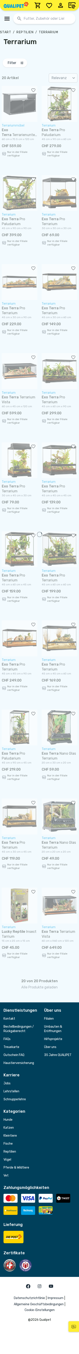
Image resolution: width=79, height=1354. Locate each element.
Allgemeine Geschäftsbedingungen (39, 1304)
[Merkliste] (49, 5)
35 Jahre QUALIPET (58, 1055)
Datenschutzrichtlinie (29, 1298)
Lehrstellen (11, 1091)
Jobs (7, 1083)
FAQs (7, 1039)
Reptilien (25, 32)
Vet (6, 1175)
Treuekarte (11, 1047)
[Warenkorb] (37, 5)
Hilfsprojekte (53, 1039)
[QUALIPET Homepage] (16, 5)
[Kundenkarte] (71, 5)
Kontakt (9, 1019)
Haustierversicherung (19, 1063)
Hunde (8, 1120)
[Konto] (60, 5)
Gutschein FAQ (14, 1055)
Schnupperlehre (15, 1099)
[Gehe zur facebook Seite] (28, 1286)
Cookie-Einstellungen (40, 1310)
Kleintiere (10, 1136)
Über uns (50, 1047)
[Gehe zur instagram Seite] (39, 1286)
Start (5, 32)
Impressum (55, 1298)
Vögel (7, 1159)
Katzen (9, 1128)
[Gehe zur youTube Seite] (51, 1286)
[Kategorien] (7, 18)
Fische (8, 1144)
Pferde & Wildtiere (16, 1167)
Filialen (49, 1019)
